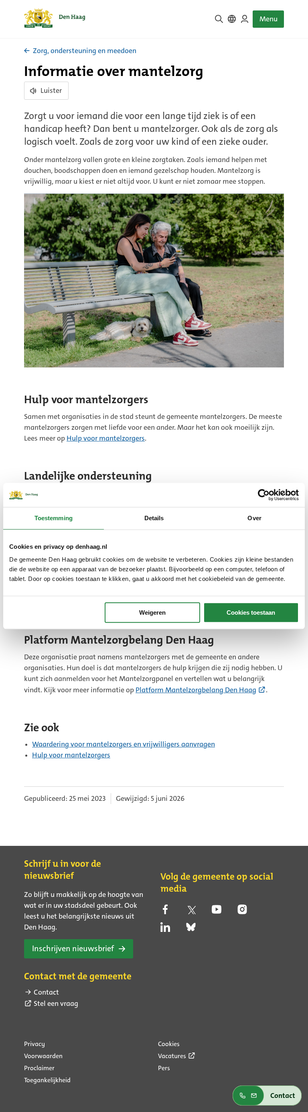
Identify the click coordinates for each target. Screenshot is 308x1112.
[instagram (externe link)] (242, 912)
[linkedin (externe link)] (165, 929)
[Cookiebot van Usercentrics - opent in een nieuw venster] (264, 495)
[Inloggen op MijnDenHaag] (244, 19)
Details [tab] (154, 518)
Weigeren (152, 612)
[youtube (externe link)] (216, 912)
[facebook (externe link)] (165, 912)
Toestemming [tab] (53, 518)
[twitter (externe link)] (191, 912)
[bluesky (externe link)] (191, 929)
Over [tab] (254, 518)
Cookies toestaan (251, 612)
